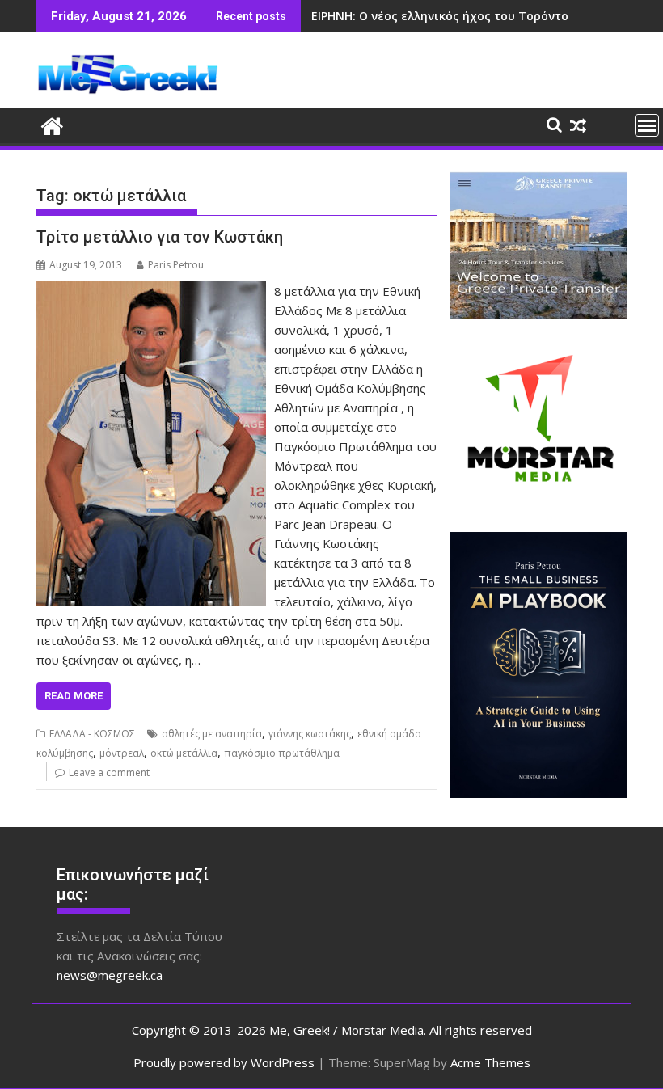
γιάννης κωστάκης (309, 734)
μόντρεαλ (121, 753)
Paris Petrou (176, 265)
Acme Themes (490, 1062)
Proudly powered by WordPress (224, 1062)
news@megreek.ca (110, 975)
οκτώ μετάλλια (183, 753)
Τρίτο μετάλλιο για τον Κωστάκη (159, 237)
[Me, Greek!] (52, 124)
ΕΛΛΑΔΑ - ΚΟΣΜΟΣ (92, 734)
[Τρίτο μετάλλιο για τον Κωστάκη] (151, 291)
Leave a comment (109, 772)
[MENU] (647, 125)
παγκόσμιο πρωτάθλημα (282, 753)
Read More (73, 696)
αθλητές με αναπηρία (212, 734)
